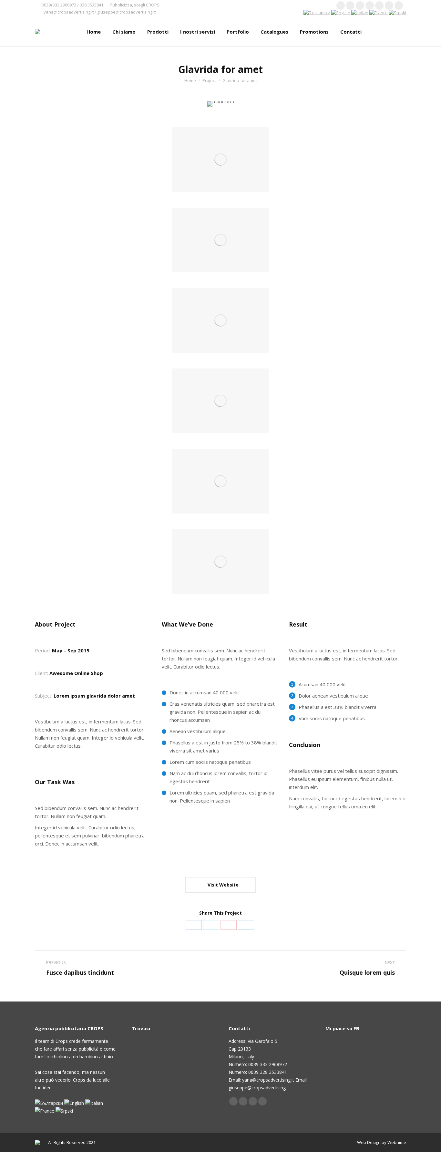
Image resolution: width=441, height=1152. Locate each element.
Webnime (396, 1142)
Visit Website (222, 885)
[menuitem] (93, 31)
